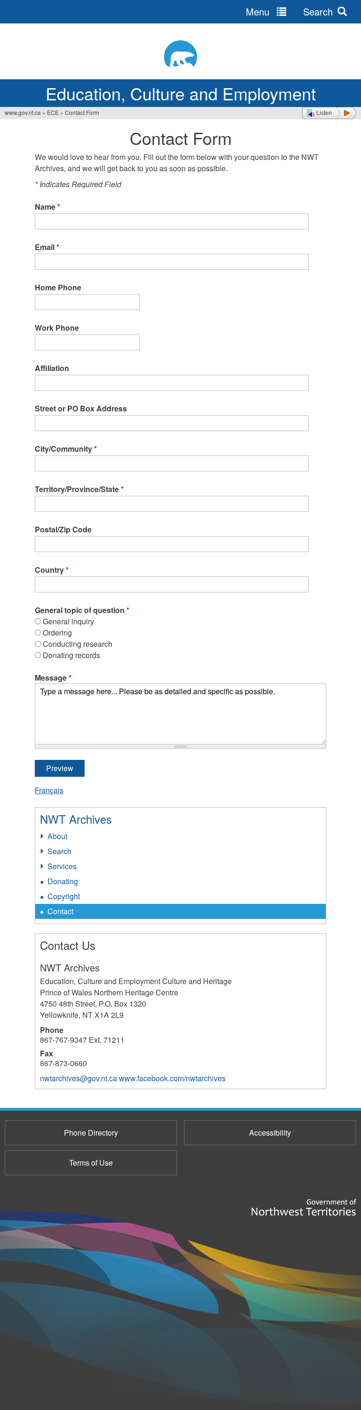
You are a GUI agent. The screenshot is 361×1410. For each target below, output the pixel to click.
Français (49, 790)
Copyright (63, 896)
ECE (53, 112)
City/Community (66, 448)
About (57, 836)
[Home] (180, 54)
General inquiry (68, 621)
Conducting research (77, 643)
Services (62, 866)
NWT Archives (76, 819)
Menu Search (289, 11)
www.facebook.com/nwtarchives (172, 1078)
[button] (329, 113)
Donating (62, 881)
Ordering (57, 632)
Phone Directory (91, 1132)
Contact (60, 911)
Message (53, 677)
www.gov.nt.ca (23, 112)
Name (47, 206)
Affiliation (52, 368)
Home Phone (58, 287)
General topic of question (82, 610)
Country (52, 569)
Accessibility (270, 1132)
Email (47, 247)
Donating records (71, 655)
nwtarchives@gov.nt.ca (78, 1078)
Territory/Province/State (79, 489)
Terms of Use (91, 1162)
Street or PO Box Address (81, 408)
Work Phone (57, 327)
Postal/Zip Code (63, 529)
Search (59, 851)
